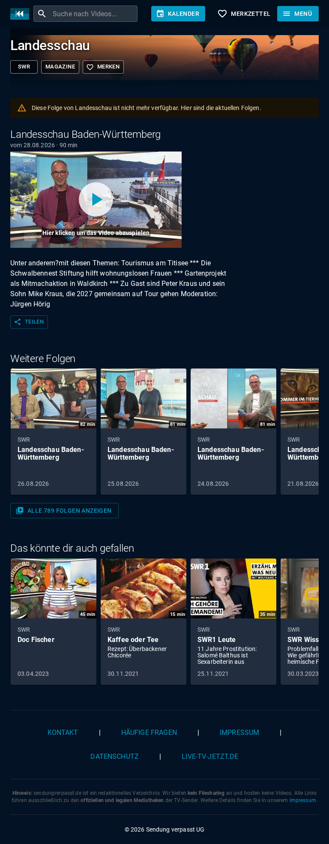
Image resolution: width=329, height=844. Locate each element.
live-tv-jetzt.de (210, 756)
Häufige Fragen (149, 732)
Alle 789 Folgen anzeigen (63, 510)
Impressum (239, 732)
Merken (103, 67)
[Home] (21, 14)
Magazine (60, 66)
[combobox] (94, 14)
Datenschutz (114, 756)
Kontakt (63, 732)
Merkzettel (243, 14)
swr (24, 66)
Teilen (29, 322)
